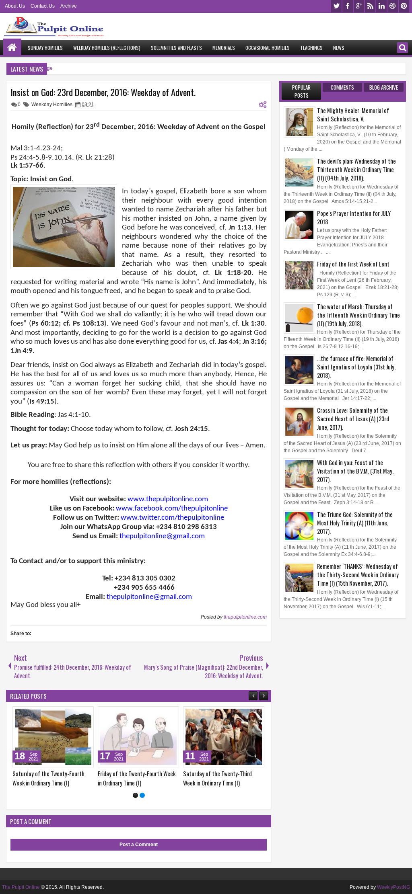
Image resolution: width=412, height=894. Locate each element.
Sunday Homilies (45, 47)
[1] (135, 795)
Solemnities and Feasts (176, 47)
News (338, 47)
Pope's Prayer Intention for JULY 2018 (354, 217)
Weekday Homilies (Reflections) (106, 47)
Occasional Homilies (267, 47)
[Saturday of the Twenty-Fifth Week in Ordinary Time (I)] (86, 737)
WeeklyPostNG (393, 887)
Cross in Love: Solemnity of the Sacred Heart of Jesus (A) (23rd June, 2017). (353, 418)
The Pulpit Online (21, 887)
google (359, 6)
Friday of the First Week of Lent (353, 264)
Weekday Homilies (51, 104)
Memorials (223, 47)
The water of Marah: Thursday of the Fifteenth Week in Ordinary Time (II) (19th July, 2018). (358, 315)
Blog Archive (383, 87)
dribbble (392, 6)
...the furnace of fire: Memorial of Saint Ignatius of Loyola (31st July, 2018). (356, 366)
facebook (347, 6)
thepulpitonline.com (245, 617)
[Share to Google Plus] (33, 714)
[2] (142, 795)
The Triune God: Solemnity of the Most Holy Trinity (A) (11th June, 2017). (355, 522)
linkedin (381, 6)
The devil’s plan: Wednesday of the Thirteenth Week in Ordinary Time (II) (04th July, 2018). (356, 169)
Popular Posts (301, 91)
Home (12, 47)
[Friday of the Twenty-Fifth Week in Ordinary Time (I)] (171, 737)
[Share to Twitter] (24, 714)
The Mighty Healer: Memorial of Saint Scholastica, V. (353, 114)
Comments (342, 87)
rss (370, 6)
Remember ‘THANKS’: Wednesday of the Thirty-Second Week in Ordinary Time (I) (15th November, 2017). (358, 574)
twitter (336, 6)
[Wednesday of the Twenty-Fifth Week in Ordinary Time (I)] (256, 737)
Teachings (311, 47)
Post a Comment (138, 844)
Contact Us (43, 6)
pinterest (404, 6)
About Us (15, 6)
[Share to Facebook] (15, 714)
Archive (68, 6)
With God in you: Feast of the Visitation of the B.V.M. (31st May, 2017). (355, 471)
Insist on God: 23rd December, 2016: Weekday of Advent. (103, 92)
